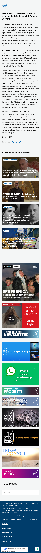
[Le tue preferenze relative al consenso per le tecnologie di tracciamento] (37, 549)
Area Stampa (6, 528)
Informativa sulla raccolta (8, 551)
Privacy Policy (7, 532)
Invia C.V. (5, 524)
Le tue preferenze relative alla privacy (16, 548)
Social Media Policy (8, 537)
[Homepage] (4, 5)
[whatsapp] (20, 142)
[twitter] (16, 142)
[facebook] (12, 142)
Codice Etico (6, 541)
